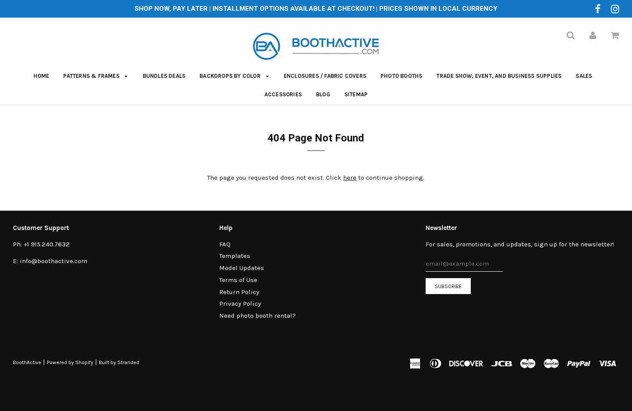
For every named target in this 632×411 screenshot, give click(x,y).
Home (41, 76)
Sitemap (356, 94)
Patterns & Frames (92, 76)
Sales (584, 76)
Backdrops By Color (230, 76)
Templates (234, 256)
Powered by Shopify (70, 362)
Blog (323, 94)
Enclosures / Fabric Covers (325, 76)
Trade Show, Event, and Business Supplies (498, 76)
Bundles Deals (164, 76)
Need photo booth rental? (257, 315)
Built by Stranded (119, 362)
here (349, 177)
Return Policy (239, 292)
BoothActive (27, 362)
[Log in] (592, 35)
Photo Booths (401, 76)
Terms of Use (238, 280)
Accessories (283, 94)
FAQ (224, 244)
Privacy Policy (240, 303)
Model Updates (241, 268)
